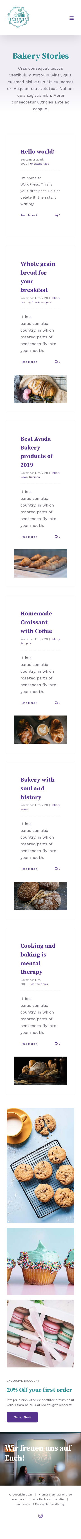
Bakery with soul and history (37, 788)
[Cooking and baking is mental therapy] (40, 1071)
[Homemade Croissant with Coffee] (40, 730)
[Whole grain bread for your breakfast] (40, 389)
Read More (27, 215)
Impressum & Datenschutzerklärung (40, 1504)
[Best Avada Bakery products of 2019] (40, 563)
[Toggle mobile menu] (72, 18)
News (35, 302)
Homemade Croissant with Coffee (36, 622)
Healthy (25, 302)
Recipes (45, 302)
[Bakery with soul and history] (40, 896)
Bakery (55, 298)
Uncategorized (39, 163)
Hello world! (37, 152)
